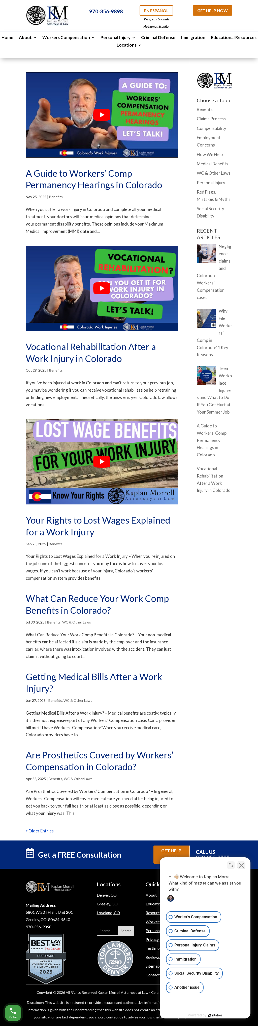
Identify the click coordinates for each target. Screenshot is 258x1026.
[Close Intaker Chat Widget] (241, 865)
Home (7, 38)
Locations (127, 45)
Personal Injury (116, 38)
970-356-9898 (106, 11)
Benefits (56, 197)
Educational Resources (233, 38)
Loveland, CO (108, 912)
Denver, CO (107, 895)
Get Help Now (212, 10)
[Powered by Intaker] (215, 1015)
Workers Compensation (66, 38)
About (25, 38)
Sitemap (153, 966)
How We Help (210, 154)
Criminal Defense (158, 38)
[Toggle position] (231, 865)
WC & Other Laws (76, 622)
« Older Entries (40, 830)
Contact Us (155, 974)
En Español (156, 10)
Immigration (193, 38)
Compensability (211, 128)
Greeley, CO (107, 903)
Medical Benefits (212, 163)
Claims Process (211, 118)
